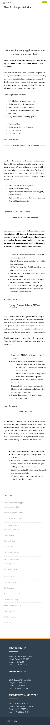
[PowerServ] (8, 2)
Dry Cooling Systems (11, 525)
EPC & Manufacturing (11, 617)
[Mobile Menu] (44, 2)
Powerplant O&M (10, 611)
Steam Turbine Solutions (12, 605)
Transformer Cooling (11, 576)
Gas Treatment (9, 588)
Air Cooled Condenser (11, 530)
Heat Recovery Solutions (12, 507)
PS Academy (8, 623)
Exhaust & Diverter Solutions (14, 513)
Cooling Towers (9, 564)
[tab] (14, 124)
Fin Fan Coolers (9, 541)
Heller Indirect (9, 535)
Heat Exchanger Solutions (13, 518)
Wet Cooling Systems (11, 559)
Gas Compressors (10, 582)
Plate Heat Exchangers (11, 552)
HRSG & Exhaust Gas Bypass (14, 503)
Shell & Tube (8, 547)
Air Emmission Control (12, 594)
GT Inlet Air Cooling (11, 600)
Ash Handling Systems (11, 569)
